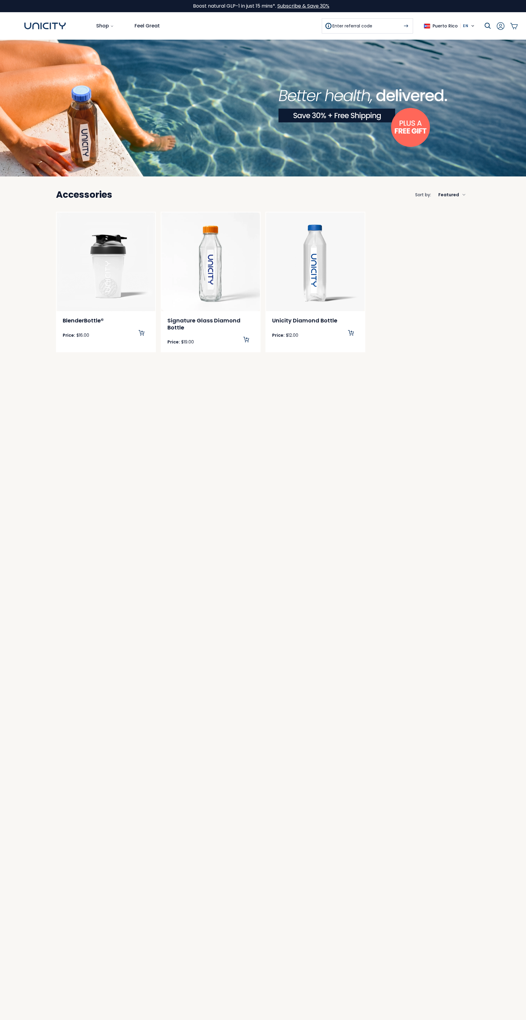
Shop (102, 25)
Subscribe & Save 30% (303, 5)
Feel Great (147, 25)
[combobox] (441, 195)
